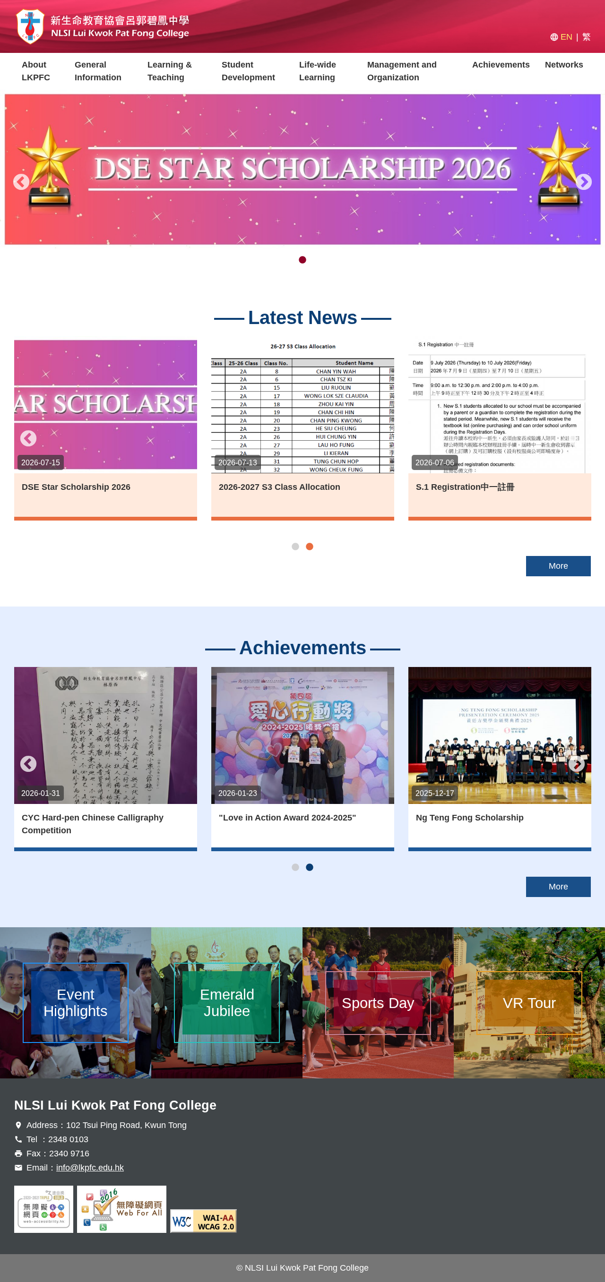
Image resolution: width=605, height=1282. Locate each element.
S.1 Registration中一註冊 (465, 487)
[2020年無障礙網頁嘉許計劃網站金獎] (43, 1209)
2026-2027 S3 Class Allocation (279, 487)
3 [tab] (316, 260)
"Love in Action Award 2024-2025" (287, 817)
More (558, 566)
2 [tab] (302, 260)
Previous (21, 182)
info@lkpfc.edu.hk (90, 1167)
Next (583, 182)
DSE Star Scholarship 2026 (76, 487)
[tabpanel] (302, 169)
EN (566, 37)
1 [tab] (288, 260)
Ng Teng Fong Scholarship (470, 817)
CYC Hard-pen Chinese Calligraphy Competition (93, 824)
